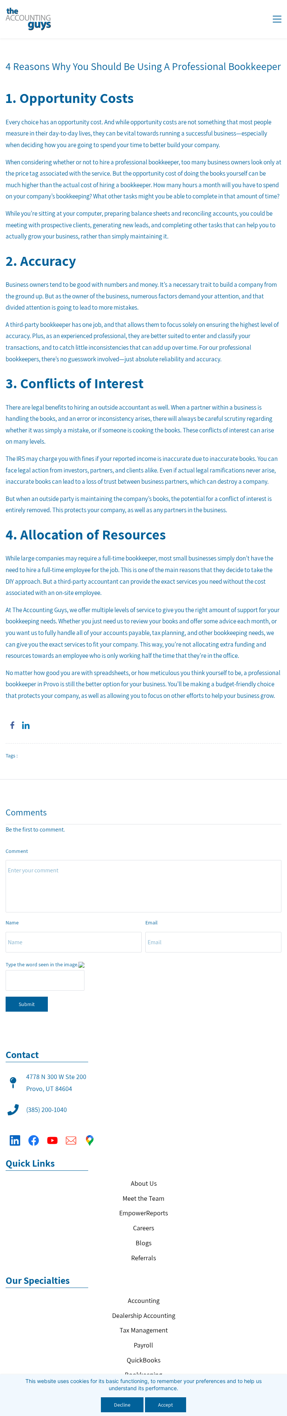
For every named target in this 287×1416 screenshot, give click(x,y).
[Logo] (28, 19)
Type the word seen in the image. (42, 964)
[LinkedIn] (14, 1140)
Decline (122, 1404)
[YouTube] (52, 1140)
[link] (12, 725)
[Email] (71, 1140)
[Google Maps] (89, 1140)
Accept (165, 1404)
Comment (17, 851)
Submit (27, 1004)
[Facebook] (33, 1140)
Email (151, 922)
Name (12, 922)
